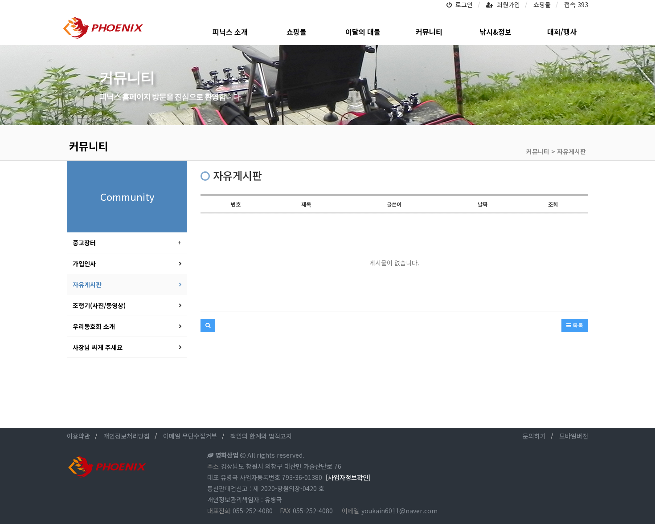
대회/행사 (562, 32)
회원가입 (506, 4)
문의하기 (534, 435)
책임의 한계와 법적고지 (261, 435)
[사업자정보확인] (348, 477)
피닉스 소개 (230, 32)
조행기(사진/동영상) (99, 305)
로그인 (462, 4)
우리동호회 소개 (94, 326)
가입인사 (84, 263)
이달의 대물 (363, 32)
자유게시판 (87, 284)
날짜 (482, 204)
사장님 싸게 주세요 (98, 347)
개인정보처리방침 (126, 435)
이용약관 (78, 435)
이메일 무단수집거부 (190, 435)
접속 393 (576, 4)
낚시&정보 (495, 32)
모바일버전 (573, 435)
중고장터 (84, 242)
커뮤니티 (429, 32)
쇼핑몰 (542, 4)
